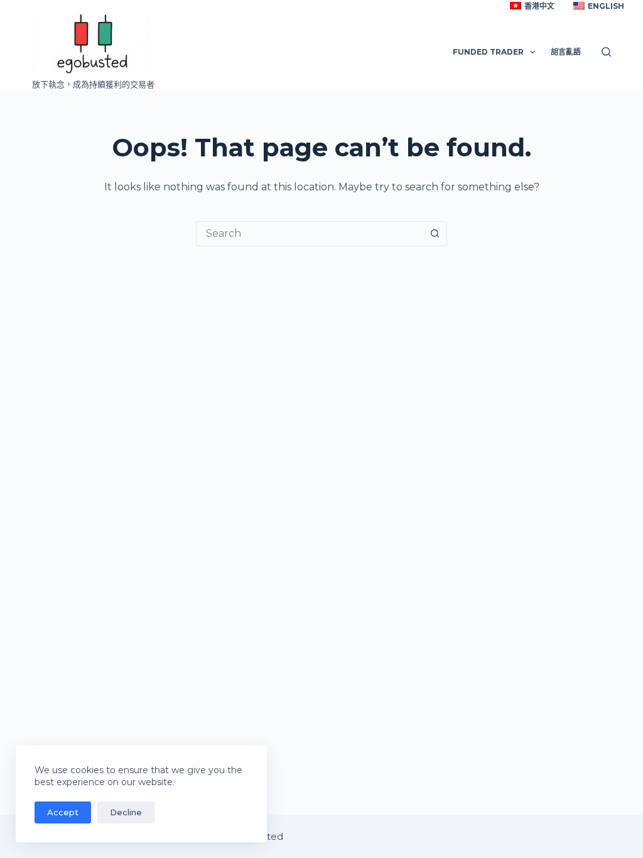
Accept (62, 812)
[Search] (606, 52)
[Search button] (434, 234)
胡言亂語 (566, 52)
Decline (126, 812)
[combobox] (310, 233)
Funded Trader (488, 52)
